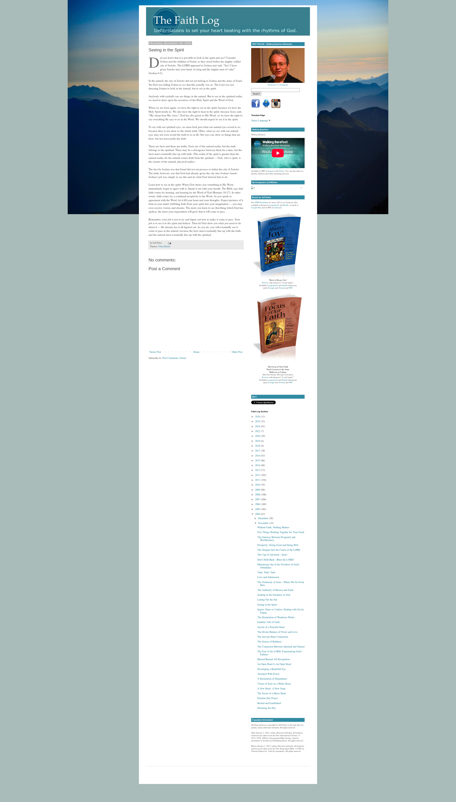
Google (271, 288)
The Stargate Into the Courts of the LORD (278, 549)
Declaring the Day (266, 708)
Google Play (256, 208)
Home (196, 352)
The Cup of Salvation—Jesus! (272, 554)
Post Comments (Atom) (174, 358)
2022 (258, 431)
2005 (258, 509)
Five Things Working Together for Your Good (280, 532)
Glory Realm (164, 246)
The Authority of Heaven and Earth (275, 590)
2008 (258, 494)
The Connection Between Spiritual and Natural (281, 646)
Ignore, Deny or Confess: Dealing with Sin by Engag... (280, 611)
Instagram (284, 85)
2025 (258, 421)
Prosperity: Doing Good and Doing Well (277, 545)
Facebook (272, 85)
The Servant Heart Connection (272, 636)
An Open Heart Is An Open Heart (274, 664)
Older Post (237, 352)
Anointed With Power (268, 673)
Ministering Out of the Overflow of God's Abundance (278, 566)
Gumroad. (278, 208)
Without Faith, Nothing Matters (273, 527)
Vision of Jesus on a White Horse (274, 683)
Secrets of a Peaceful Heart (271, 627)
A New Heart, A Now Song (271, 688)
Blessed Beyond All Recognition (273, 659)
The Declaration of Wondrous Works (275, 617)
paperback (274, 205)
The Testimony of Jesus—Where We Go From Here (280, 583)
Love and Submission (268, 577)
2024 (258, 426)
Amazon (271, 171)
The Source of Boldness (269, 641)
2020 (258, 436)
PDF (290, 288)
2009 (258, 489)
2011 (258, 479)
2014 (258, 465)
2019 (258, 441)
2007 (258, 499)
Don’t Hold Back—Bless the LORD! (275, 559)
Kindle (284, 285)
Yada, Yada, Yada (266, 572)
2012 (258, 475)
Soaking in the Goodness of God (273, 594)
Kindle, (286, 205)
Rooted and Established (269, 703)
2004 (258, 514)
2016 (258, 455)
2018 (258, 445)
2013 (258, 470)
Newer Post (155, 352)
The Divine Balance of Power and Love (277, 632)
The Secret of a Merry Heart (271, 693)
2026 (258, 416)
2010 (258, 484)
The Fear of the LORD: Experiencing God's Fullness (279, 653)
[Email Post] (169, 242)
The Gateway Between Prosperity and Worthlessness (276, 538)
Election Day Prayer (267, 698)
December (263, 518)
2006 (258, 504)
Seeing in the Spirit (267, 604)
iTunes (281, 171)
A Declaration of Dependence (272, 678)
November (263, 523)
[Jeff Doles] (278, 66)
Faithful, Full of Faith (268, 622)
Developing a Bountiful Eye (271, 669)
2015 (258, 460)
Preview (265, 283)
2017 (258, 450)
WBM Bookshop (261, 202)
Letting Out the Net (267, 599)
